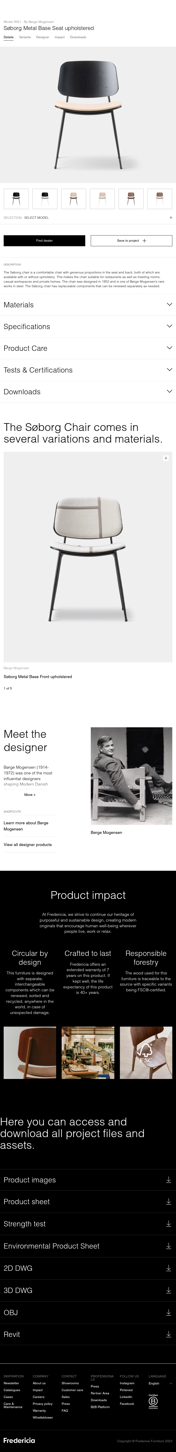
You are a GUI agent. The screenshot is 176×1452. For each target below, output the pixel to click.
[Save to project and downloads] (166, 458)
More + (30, 794)
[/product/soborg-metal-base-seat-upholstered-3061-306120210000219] (102, 199)
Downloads (78, 37)
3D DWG (18, 1290)
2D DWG (18, 1268)
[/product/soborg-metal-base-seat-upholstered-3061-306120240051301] (74, 199)
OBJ (11, 1312)
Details (9, 37)
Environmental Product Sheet (51, 1245)
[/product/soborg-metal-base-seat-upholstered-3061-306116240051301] (131, 199)
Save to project (128, 240)
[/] (19, 1441)
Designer (42, 37)
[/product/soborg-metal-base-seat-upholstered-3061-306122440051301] (16, 199)
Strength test (25, 1223)
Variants (25, 37)
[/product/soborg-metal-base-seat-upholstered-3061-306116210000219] (160, 199)
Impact (60, 37)
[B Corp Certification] (160, 1402)
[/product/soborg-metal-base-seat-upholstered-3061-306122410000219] (45, 199)
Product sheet (27, 1201)
